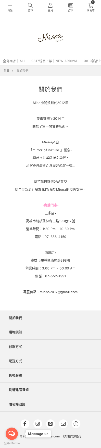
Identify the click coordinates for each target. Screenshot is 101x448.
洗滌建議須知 (19, 390)
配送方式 (15, 361)
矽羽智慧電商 (72, 436)
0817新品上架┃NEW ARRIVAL (54, 61)
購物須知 (15, 332)
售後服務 (15, 375)
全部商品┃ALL (14, 61)
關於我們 (15, 318)
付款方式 (15, 346)
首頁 (7, 71)
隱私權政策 (17, 404)
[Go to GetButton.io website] (12, 443)
